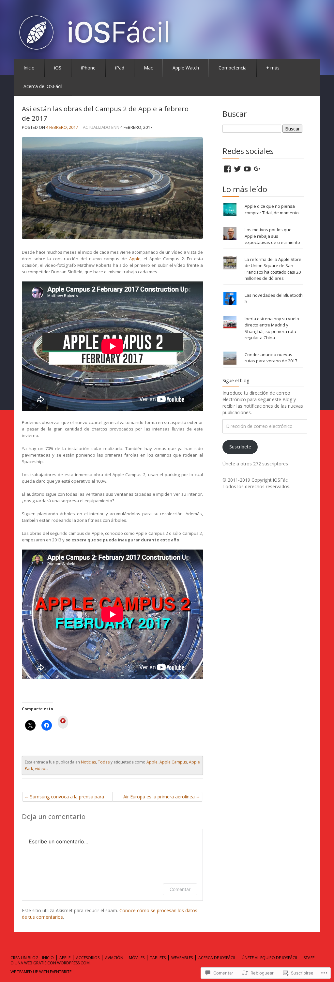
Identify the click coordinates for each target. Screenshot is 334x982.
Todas (104, 762)
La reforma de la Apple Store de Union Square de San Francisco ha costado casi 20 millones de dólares (273, 268)
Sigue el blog (235, 380)
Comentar (180, 889)
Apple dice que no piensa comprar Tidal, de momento (272, 209)
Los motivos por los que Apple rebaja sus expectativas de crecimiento (272, 236)
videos (41, 768)
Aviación (114, 957)
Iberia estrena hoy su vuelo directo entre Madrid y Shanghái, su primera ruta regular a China (272, 328)
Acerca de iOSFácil (42, 86)
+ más (273, 68)
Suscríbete (240, 447)
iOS (57, 68)
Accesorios (87, 957)
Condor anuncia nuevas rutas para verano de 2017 (271, 358)
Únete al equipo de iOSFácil (270, 957)
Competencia (233, 68)
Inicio (29, 68)
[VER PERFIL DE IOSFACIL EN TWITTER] (237, 169)
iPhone (88, 68)
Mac (148, 68)
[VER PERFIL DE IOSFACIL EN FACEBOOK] (227, 169)
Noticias (88, 762)
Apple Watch (186, 68)
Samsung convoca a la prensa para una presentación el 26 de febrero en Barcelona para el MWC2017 (69, 797)
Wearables (182, 957)
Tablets (158, 957)
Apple (135, 259)
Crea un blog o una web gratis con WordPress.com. (50, 960)
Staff (309, 957)
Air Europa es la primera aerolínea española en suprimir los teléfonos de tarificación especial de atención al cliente (158, 797)
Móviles (136, 957)
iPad (119, 68)
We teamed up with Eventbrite (40, 971)
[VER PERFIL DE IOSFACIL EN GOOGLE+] (257, 169)
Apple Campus (173, 762)
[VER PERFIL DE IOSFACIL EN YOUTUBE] (247, 169)
